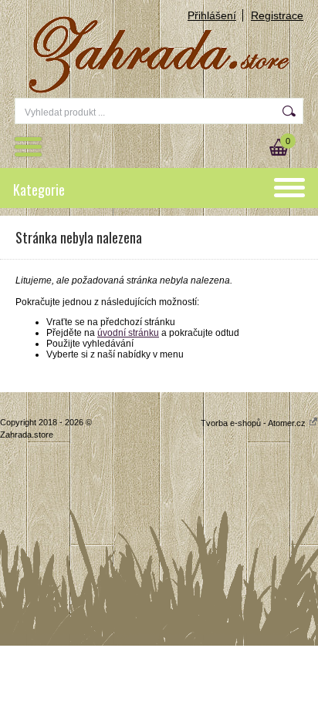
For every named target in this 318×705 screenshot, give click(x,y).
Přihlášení (212, 15)
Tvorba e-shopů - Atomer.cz (254, 423)
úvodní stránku (128, 332)
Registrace (277, 15)
